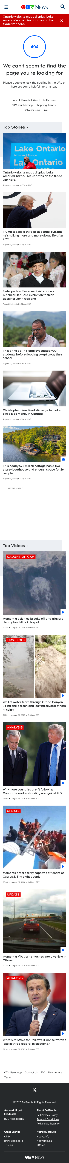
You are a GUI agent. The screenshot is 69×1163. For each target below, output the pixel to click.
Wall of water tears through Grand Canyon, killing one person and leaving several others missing (34, 705)
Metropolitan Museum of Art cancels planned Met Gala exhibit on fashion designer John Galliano (28, 295)
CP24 (7, 1136)
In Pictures (49, 100)
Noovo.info (43, 1136)
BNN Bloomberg (13, 1140)
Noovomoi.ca (44, 1140)
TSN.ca (8, 1144)
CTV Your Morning (22, 105)
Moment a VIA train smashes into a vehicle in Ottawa (34, 958)
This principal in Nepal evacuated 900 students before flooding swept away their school (32, 354)
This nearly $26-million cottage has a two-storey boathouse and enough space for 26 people (33, 469)
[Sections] (6, 7)
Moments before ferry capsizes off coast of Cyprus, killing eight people (33, 874)
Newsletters (55, 1072)
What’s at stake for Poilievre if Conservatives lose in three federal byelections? (34, 1041)
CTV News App (13, 1072)
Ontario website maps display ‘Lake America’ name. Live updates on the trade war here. (32, 176)
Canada (25, 100)
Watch (36, 100)
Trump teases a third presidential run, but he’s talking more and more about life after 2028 (33, 235)
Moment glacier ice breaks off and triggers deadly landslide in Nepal (33, 620)
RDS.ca (41, 1144)
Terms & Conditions (48, 1119)
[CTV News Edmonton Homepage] (34, 7)
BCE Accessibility (14, 1118)
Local (15, 100)
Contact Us (31, 1072)
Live (45, 110)
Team (7, 1077)
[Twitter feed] (34, 1090)
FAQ (43, 1072)
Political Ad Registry (48, 1123)
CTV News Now (31, 110)
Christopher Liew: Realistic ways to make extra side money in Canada (32, 412)
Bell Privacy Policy (47, 1114)
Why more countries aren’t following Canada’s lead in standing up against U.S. (32, 791)
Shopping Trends (46, 105)
